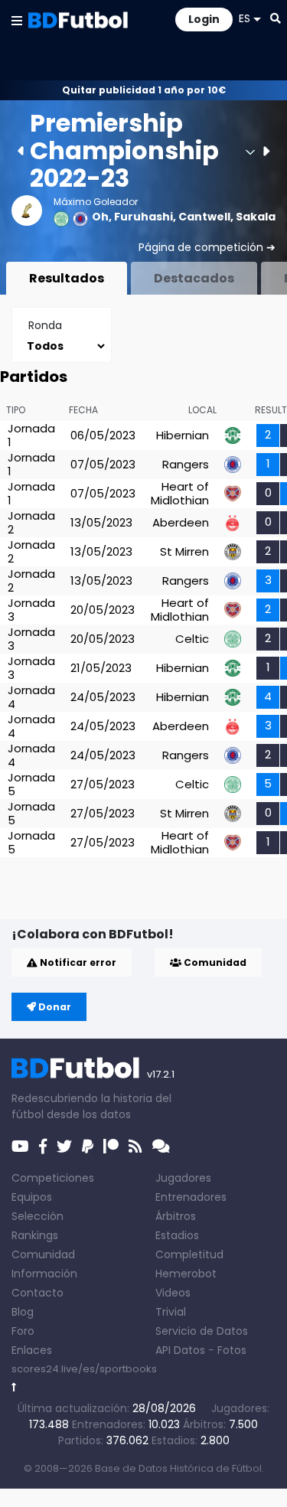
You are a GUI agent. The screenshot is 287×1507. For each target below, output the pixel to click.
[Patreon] (111, 1146)
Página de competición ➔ (207, 247)
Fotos (231, 1350)
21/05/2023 (101, 668)
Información (44, 1273)
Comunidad (213, 962)
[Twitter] (64, 1146)
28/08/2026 (164, 1408)
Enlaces (31, 1350)
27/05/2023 (102, 784)
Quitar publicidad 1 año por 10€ (144, 89)
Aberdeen (180, 522)
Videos (173, 1292)
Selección (37, 1216)
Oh (100, 216)
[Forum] (161, 1146)
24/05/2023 (102, 697)
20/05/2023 (102, 610)
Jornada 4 (31, 697)
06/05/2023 (102, 435)
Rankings (34, 1235)
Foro (22, 1331)
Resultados (66, 278)
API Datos (180, 1350)
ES (244, 18)
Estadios (177, 1235)
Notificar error (77, 962)
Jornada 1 (31, 435)
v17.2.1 (160, 1074)
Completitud (189, 1254)
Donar (53, 1006)
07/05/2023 (102, 464)
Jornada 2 (31, 522)
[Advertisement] (149, 895)
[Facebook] (43, 1146)
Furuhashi (143, 216)
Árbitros (175, 1216)
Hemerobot (186, 1273)
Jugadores (183, 1178)
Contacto (37, 1292)
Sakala (256, 216)
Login (204, 19)
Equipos (31, 1197)
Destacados (194, 278)
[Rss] (135, 1146)
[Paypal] (87, 1146)
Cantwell (204, 216)
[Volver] (14, 1387)
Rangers (185, 464)
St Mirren (184, 551)
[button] (16, 20)
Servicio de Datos (201, 1331)
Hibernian (182, 435)
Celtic (192, 639)
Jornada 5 (31, 784)
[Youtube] (20, 1146)
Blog (22, 1311)
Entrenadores (191, 1197)
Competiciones (52, 1178)
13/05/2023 (101, 522)
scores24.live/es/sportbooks (84, 1369)
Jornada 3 (31, 610)
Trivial (170, 1311)
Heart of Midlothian (180, 493)
